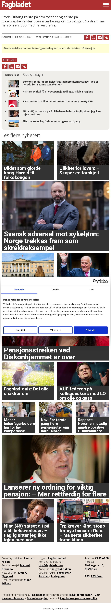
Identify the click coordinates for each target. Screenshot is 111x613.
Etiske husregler (37, 598)
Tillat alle (90, 330)
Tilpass (54, 330)
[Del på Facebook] (87, 37)
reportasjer (9, 60)
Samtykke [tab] (19, 289)
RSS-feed (96, 576)
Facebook (63, 572)
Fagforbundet (57, 558)
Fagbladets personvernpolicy (78, 598)
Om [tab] (92, 289)
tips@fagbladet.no (51, 565)
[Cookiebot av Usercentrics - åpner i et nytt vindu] (95, 281)
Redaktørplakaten (80, 594)
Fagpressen (38, 594)
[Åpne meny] (106, 5)
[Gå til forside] (16, 5)
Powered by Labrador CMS (55, 608)
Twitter (44, 576)
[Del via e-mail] (99, 37)
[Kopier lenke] (106, 37)
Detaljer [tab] (56, 289)
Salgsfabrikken (61, 569)
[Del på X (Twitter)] (93, 37)
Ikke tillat (20, 330)
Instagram (58, 576)
